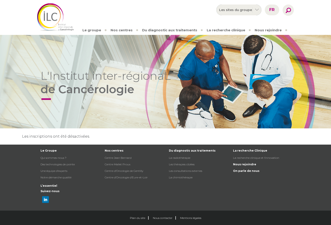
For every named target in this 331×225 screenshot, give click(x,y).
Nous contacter (162, 218)
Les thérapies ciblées (182, 164)
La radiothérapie (179, 157)
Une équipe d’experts (54, 171)
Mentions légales (190, 218)
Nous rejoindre (268, 30)
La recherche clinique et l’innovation (256, 157)
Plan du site (137, 218)
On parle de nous (246, 171)
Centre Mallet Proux (117, 164)
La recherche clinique (226, 30)
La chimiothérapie (181, 177)
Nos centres (122, 30)
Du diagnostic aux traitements (169, 30)
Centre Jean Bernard (118, 157)
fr (272, 9)
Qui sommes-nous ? (53, 157)
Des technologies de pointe (58, 164)
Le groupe (91, 30)
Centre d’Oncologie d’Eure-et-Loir (126, 177)
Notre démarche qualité (56, 177)
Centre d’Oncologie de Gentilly (124, 171)
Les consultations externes (185, 171)
